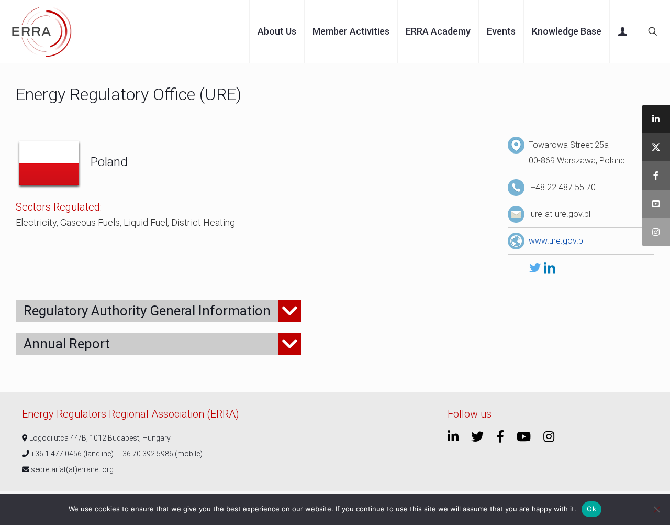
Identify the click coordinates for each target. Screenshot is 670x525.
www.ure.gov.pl (557, 241)
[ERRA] (41, 31)
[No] (657, 509)
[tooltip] (656, 119)
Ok (591, 509)
